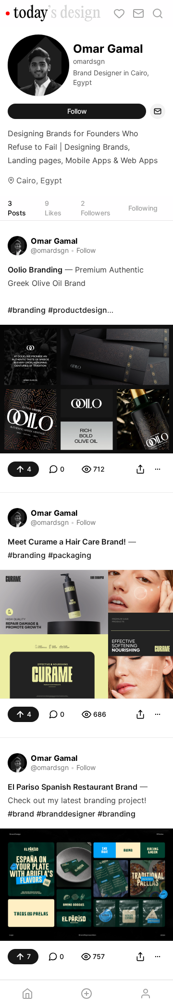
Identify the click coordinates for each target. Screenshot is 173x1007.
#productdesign (77, 310)
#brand (21, 813)
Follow (77, 111)
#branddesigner (66, 813)
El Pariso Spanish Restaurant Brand (72, 787)
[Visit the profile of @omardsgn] (17, 245)
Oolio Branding (35, 269)
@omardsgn (50, 250)
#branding (27, 310)
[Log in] (145, 993)
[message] (157, 111)
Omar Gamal (54, 241)
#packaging (69, 555)
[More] (157, 469)
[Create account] (86, 993)
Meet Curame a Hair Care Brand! (67, 541)
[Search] (157, 13)
